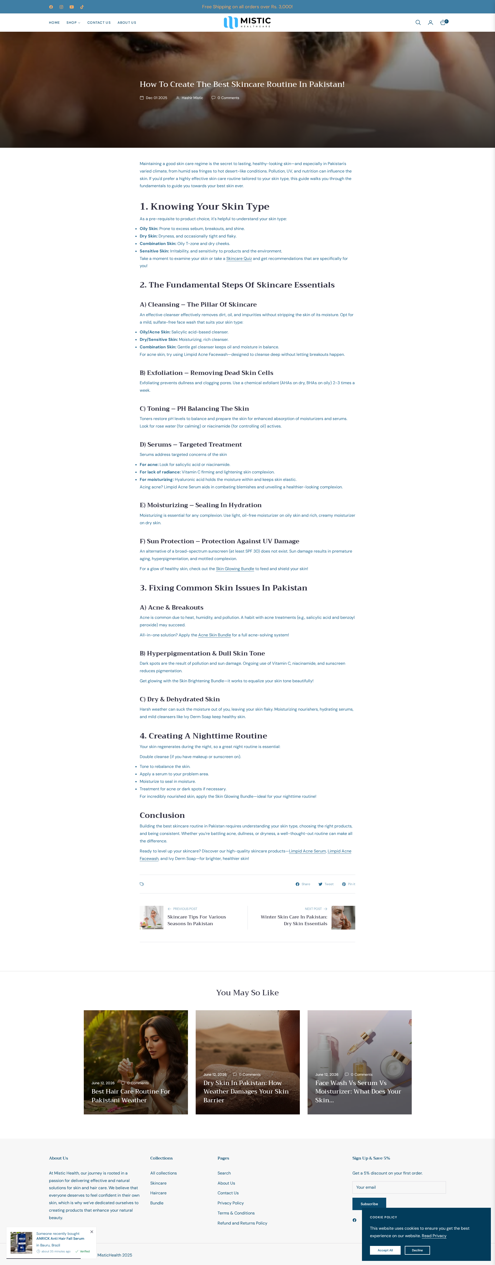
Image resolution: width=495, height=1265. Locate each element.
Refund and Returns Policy (242, 1223)
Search (224, 1173)
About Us (226, 1183)
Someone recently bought (60, 1236)
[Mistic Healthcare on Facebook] (355, 1220)
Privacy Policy (231, 1203)
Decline (417, 1250)
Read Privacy (434, 1235)
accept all (385, 1250)
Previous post (185, 909)
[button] (418, 22)
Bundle (156, 1203)
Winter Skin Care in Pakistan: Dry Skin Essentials (294, 920)
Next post (313, 909)
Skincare (158, 1183)
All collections (163, 1173)
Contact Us (228, 1193)
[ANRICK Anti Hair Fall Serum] (19, 1243)
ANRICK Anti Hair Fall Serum (60, 1238)
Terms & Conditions (236, 1213)
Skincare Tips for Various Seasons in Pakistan (197, 920)
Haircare (158, 1193)
